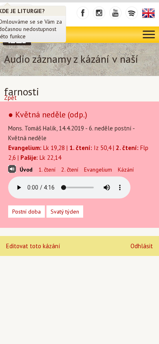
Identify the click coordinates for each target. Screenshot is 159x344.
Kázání (126, 169)
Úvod (26, 169)
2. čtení (69, 169)
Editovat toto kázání (33, 246)
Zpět (10, 97)
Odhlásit (141, 246)
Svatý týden (65, 211)
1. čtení (46, 169)
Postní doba (26, 211)
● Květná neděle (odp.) (47, 114)
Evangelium (98, 169)
